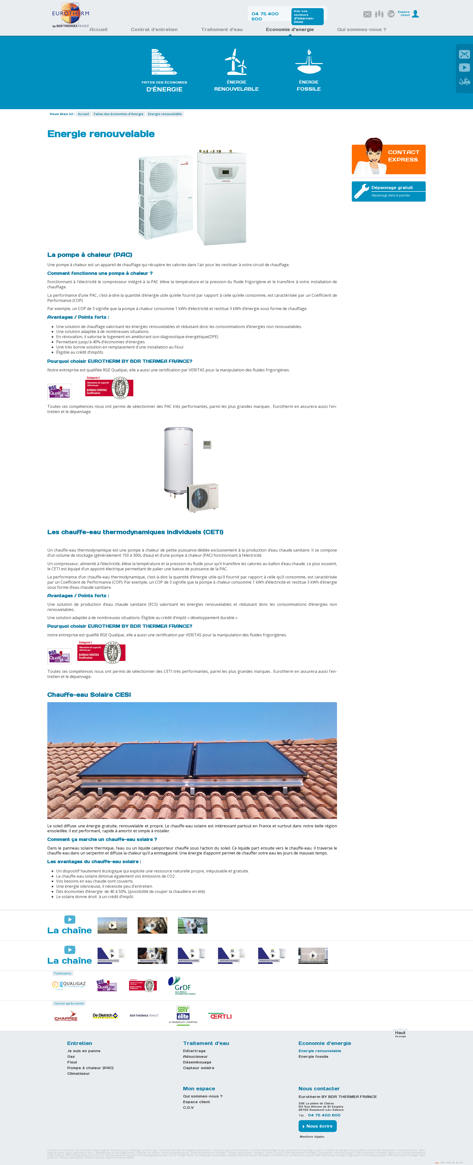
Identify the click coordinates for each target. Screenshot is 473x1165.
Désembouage (197, 1062)
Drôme (100, 1157)
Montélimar (77, 1157)
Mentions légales (312, 1136)
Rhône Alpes (125, 1157)
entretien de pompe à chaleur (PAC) (344, 1150)
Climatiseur (78, 1073)
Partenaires (62, 973)
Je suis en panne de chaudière (231, 1150)
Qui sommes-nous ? (202, 1096)
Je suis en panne (84, 1051)
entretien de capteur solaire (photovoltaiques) (162, 1152)
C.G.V (188, 1107)
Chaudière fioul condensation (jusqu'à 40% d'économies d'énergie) (309, 1155)
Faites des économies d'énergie (208, 1152)
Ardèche (110, 1157)
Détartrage (194, 1051)
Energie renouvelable (320, 1051)
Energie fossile (313, 1056)
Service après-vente (69, 1003)
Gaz (71, 1056)
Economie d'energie (325, 1043)
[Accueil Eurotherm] (70, 26)
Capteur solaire (198, 1068)
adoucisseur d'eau (83, 1152)
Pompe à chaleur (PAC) (90, 1068)
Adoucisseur (195, 1056)
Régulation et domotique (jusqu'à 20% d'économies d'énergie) (383, 1155)
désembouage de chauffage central (115, 1152)
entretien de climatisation (381, 1150)
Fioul (72, 1062)
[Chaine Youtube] (464, 67)
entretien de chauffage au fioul (304, 1150)
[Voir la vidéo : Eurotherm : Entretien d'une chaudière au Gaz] (192, 925)
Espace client (196, 1102)
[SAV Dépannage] (464, 80)
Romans (89, 1157)
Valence (64, 1157)
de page (400, 1034)
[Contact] (464, 54)
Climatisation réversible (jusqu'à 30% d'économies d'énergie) (352, 1152)
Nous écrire (319, 1126)
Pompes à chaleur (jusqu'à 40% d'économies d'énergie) (285, 1152)
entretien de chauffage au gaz (268, 1150)
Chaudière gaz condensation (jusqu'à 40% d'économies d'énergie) (232, 1155)
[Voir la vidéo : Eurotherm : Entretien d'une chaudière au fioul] (152, 925)
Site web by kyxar (451, 1162)
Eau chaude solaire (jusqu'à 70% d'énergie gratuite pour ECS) (140, 1155)
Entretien (79, 1043)
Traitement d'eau (206, 1043)
